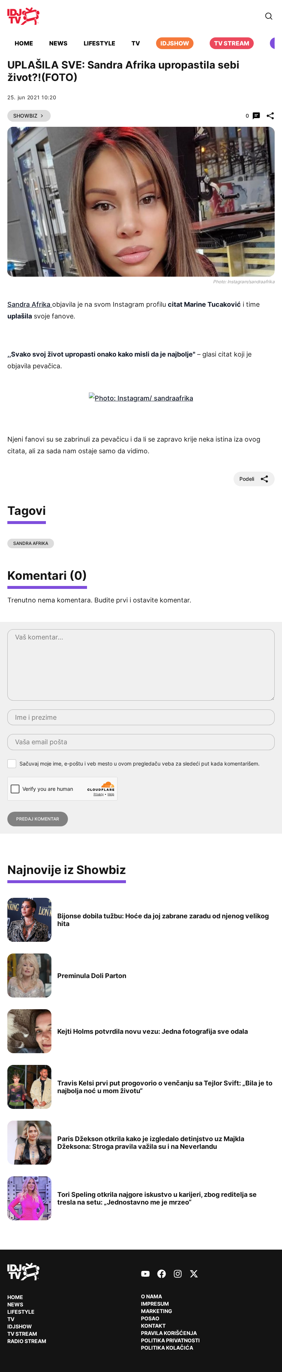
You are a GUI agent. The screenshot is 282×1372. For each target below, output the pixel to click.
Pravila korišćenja (169, 1333)
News (58, 43)
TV (135, 43)
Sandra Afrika (29, 304)
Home (24, 43)
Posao (150, 1318)
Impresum (155, 1304)
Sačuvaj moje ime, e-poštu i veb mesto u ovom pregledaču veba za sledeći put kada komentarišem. (139, 763)
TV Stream (231, 43)
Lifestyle (99, 43)
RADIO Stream (26, 1341)
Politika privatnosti (170, 1340)
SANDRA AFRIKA (30, 543)
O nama (151, 1296)
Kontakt (153, 1326)
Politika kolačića (167, 1348)
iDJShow (174, 43)
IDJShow (19, 1326)
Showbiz (25, 116)
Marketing (156, 1311)
